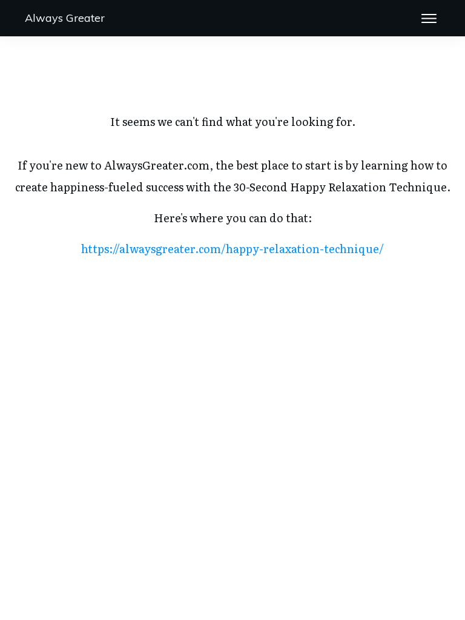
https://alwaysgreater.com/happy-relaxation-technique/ (232, 248)
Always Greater (65, 18)
